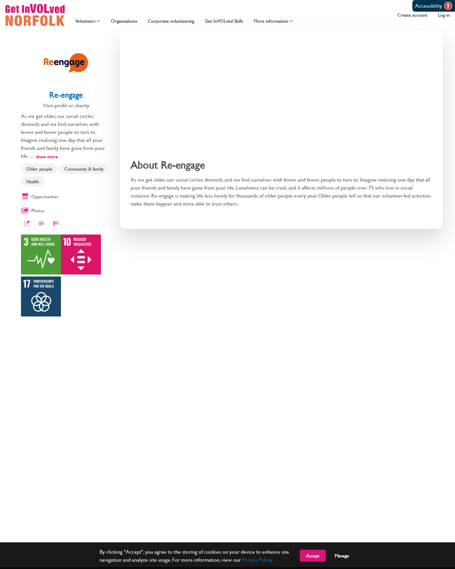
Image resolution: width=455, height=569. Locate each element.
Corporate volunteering (171, 21)
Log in (444, 15)
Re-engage (66, 95)
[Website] (26, 223)
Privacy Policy (256, 559)
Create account (412, 15)
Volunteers (85, 21)
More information (271, 21)
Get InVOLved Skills (224, 21)
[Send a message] (41, 223)
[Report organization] (56, 223)
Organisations (124, 21)
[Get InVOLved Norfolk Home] (35, 15)
